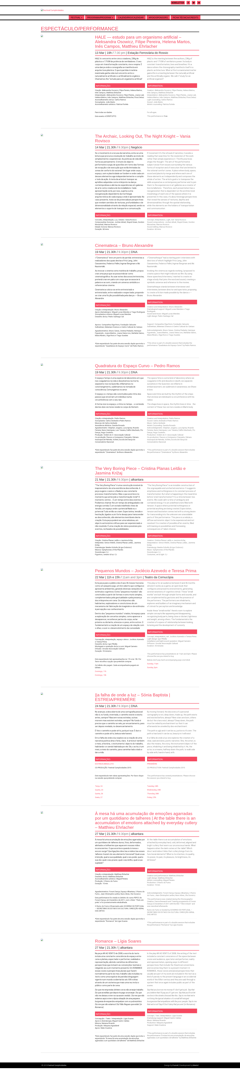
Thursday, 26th (153, 794)
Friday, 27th (151, 797)
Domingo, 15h (100, 675)
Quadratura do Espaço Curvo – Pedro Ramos (137, 365)
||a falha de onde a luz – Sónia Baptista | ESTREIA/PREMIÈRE (132, 697)
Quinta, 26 (99, 794)
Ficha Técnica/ (185, 17)
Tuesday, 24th (152, 786)
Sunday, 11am (152, 664)
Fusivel (175, 1065)
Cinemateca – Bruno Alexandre (124, 245)
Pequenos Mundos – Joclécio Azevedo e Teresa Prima (145, 570)
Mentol (195, 1065)
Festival (76, 17)
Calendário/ (131, 17)
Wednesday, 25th (154, 790)
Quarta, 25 (99, 790)
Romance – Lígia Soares (118, 941)
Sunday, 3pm (152, 667)
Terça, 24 (98, 786)
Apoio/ (158, 17)
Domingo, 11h (100, 671)
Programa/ (99, 17)
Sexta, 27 (98, 797)
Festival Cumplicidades (57, 1065)
